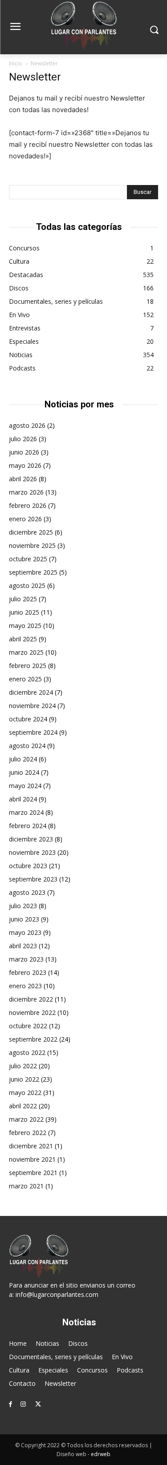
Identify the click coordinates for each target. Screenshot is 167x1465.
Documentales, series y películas (56, 301)
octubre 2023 (28, 865)
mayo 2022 (25, 1092)
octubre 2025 (28, 559)
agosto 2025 (27, 585)
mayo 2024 (25, 785)
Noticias (21, 354)
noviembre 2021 (32, 1159)
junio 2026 (24, 452)
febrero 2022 (27, 1132)
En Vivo (19, 314)
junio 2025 (24, 612)
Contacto (22, 1383)
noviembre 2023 (32, 852)
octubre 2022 (28, 1026)
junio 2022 (24, 1079)
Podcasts (22, 368)
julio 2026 (23, 439)
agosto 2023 (27, 892)
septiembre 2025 (33, 572)
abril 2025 (23, 639)
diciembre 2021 (31, 1146)
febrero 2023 (27, 972)
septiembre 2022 (33, 1039)
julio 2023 (23, 906)
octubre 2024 (28, 719)
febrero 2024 (27, 825)
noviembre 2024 (32, 705)
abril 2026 (23, 479)
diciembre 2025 (31, 532)
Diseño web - (83, 1454)
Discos (19, 288)
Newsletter (60, 1383)
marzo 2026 (26, 492)
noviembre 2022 (32, 1012)
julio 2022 (23, 1066)
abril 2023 (23, 946)
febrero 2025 (27, 665)
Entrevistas (25, 328)
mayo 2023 (25, 932)
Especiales (24, 341)
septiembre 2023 (33, 879)
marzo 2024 (26, 812)
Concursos (24, 248)
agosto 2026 (27, 425)
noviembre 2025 (32, 545)
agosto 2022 (27, 1052)
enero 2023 (25, 986)
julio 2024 (23, 759)
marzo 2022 (26, 1119)
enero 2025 (25, 679)
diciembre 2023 (31, 839)
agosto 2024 (27, 745)
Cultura (19, 261)
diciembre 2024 (31, 692)
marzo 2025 (26, 652)
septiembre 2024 (33, 732)
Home (18, 1343)
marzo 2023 (26, 959)
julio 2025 (23, 599)
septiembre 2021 (33, 1172)
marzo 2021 (26, 1186)
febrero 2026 (27, 505)
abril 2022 (23, 1106)
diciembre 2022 (31, 999)
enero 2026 (25, 519)
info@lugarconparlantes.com (57, 1294)
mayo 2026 (25, 465)
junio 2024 (24, 772)
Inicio (15, 63)
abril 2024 (23, 799)
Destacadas (26, 274)
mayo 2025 (25, 625)
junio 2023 (24, 919)
